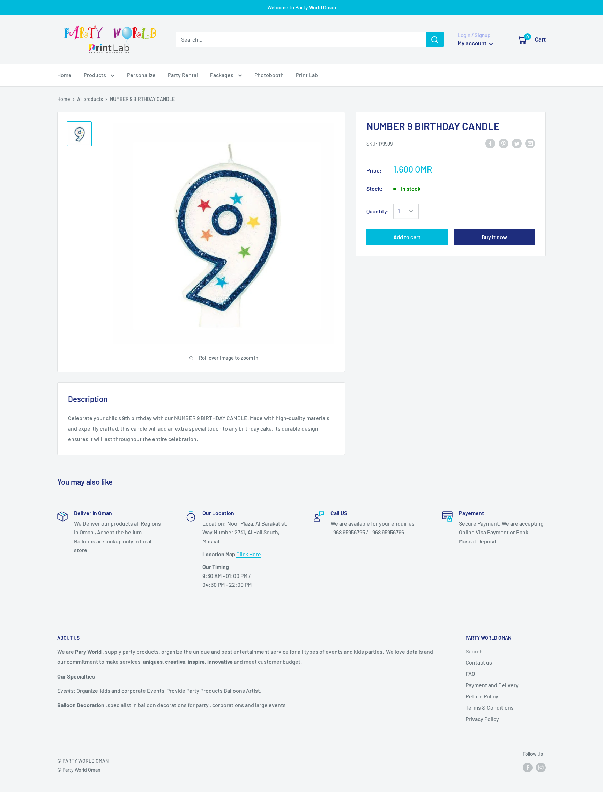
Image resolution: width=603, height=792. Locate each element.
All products (90, 99)
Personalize (141, 75)
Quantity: (377, 211)
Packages (222, 75)
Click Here (248, 554)
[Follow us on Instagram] (541, 767)
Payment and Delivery (492, 685)
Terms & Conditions (490, 707)
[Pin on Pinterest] (503, 143)
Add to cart (406, 237)
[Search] (435, 39)
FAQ (470, 673)
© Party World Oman (78, 770)
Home (64, 75)
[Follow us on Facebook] (528, 767)
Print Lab (307, 75)
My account (472, 42)
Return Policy (482, 696)
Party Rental (183, 75)
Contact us (479, 662)
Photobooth (269, 75)
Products (95, 75)
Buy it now (494, 237)
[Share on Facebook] (490, 143)
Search (474, 651)
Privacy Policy (482, 719)
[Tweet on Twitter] (517, 143)
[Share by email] (530, 143)
